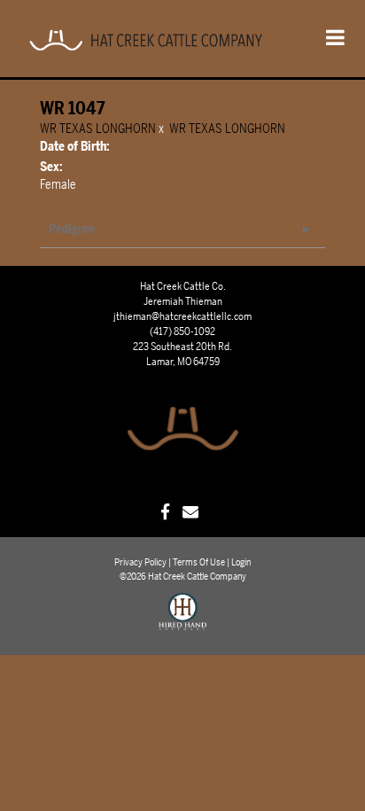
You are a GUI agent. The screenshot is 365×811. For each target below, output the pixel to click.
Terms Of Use (199, 562)
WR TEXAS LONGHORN (98, 129)
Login (241, 562)
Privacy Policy (140, 562)
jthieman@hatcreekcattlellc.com (182, 316)
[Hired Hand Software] (183, 619)
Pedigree (72, 229)
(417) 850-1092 (182, 331)
